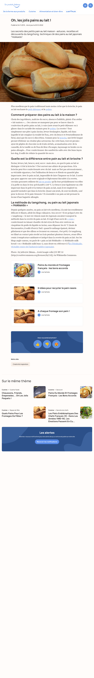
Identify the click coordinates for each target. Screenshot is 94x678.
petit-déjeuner (34, 109)
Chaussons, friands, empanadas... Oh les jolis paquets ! (15, 396)
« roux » (70, 219)
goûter (48, 109)
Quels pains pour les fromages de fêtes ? (12, 414)
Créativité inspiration (20, 364)
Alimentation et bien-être (51, 11)
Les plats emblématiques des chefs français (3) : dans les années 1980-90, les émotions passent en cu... (63, 417)
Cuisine (32, 11)
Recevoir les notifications (47, 442)
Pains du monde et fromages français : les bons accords (62, 394)
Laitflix (71, 11)
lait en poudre (45, 182)
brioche (62, 138)
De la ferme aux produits (14, 11)
